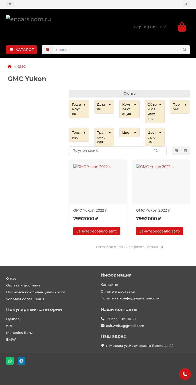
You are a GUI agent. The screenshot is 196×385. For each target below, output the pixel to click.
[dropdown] (10, 4)
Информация (116, 275)
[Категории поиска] (47, 49)
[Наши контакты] (185, 374)
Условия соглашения (25, 299)
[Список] (185, 150)
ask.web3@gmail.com (125, 326)
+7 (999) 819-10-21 (150, 26)
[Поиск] (184, 50)
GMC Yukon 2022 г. (90, 210)
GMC (21, 66)
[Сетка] (176, 150)
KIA (9, 326)
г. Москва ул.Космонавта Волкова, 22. (140, 345)
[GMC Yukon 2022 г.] (98, 182)
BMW (11, 339)
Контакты (109, 284)
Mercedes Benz (19, 333)
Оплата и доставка (23, 285)
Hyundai (13, 319)
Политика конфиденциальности (35, 292)
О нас (11, 278)
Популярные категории (34, 309)
